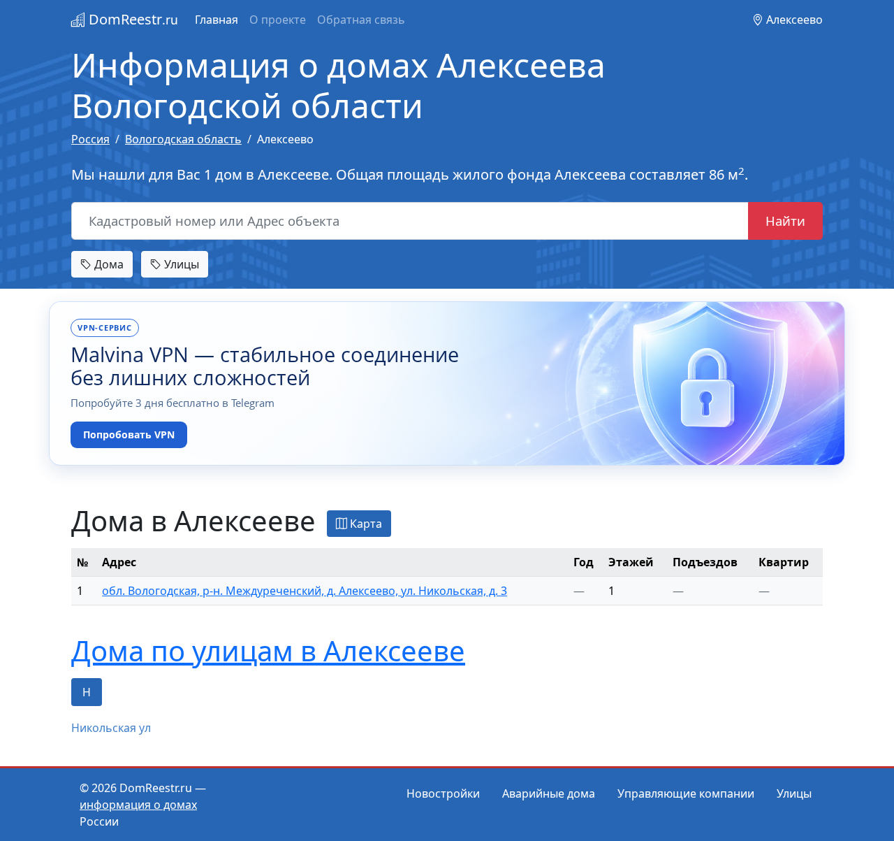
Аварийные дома (548, 793)
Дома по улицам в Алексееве (268, 650)
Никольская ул (111, 727)
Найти (785, 220)
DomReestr (131, 19)
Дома (107, 264)
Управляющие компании (685, 793)
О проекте (277, 19)
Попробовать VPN (129, 434)
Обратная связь (361, 19)
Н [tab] (86, 692)
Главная (216, 19)
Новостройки (443, 793)
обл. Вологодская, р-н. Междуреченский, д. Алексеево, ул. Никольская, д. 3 (304, 590)
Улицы (180, 264)
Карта (364, 523)
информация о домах (138, 804)
